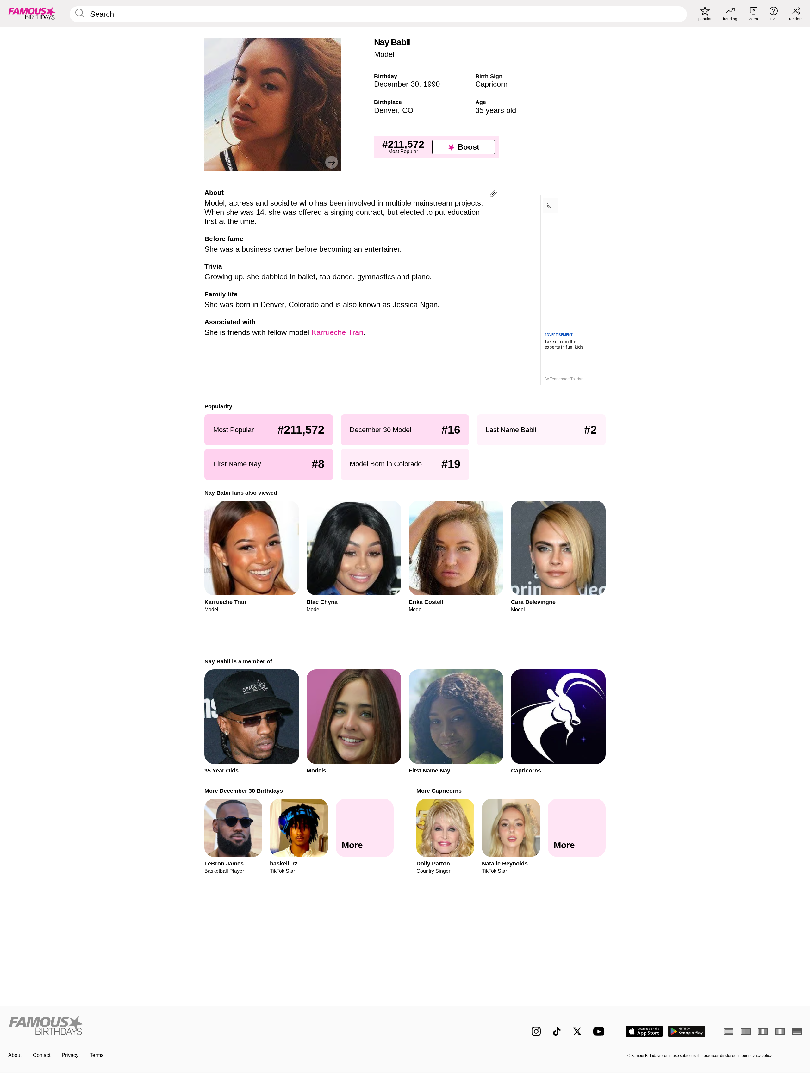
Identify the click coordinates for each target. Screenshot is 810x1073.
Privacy (70, 1055)
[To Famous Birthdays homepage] (32, 13)
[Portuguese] (746, 1031)
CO (408, 110)
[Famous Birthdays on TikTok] (556, 1031)
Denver (386, 110)
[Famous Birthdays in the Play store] (687, 1031)
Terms (96, 1055)
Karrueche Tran (337, 332)
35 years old (495, 110)
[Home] (204, 1026)
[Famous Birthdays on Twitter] (577, 1031)
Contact (41, 1055)
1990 (431, 84)
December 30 (396, 84)
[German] (797, 1031)
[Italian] (780, 1031)
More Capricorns (439, 790)
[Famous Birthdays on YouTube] (600, 1031)
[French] (763, 1031)
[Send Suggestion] (493, 195)
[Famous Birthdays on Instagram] (536, 1031)
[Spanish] (728, 1031)
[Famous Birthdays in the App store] (644, 1031)
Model (384, 54)
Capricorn (491, 84)
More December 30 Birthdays (243, 790)
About (15, 1055)
